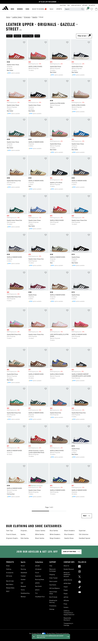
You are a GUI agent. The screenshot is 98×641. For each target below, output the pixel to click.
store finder (63, 5)
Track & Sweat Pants (11, 535)
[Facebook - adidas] (85, 566)
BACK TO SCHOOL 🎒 (39, 9)
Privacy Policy (51, 633)
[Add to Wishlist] (24, 43)
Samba (23, 534)
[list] (41, 35)
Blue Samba (54, 530)
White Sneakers (55, 534)
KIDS (27, 9)
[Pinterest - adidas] (85, 582)
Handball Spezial (84, 538)
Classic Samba (40, 530)
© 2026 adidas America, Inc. (49, 638)
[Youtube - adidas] (85, 592)
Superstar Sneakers (82, 531)
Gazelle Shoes (69, 538)
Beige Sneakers (55, 538)
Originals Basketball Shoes (26, 531)
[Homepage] (5, 8)
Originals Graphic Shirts (12, 538)
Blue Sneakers (69, 534)
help (68, 5)
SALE (51, 9)
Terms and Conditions (62, 633)
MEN (12, 9)
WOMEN (20, 9)
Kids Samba (25, 538)
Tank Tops (9, 530)
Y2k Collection (83, 534)
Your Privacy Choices (35, 633)
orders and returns (76, 5)
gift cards (84, 5)
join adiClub (92, 5)
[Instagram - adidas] (85, 571)
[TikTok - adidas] (85, 587)
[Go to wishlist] (91, 9)
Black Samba (39, 538)
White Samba (39, 534)
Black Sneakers (69, 530)
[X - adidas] (85, 577)
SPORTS (59, 9)
